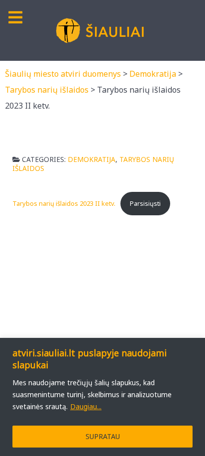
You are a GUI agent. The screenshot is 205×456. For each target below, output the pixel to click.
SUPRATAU (103, 436)
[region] (102, 397)
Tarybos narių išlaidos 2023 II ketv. (63, 203)
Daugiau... (86, 406)
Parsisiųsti (145, 203)
